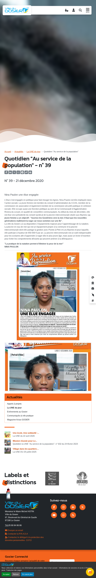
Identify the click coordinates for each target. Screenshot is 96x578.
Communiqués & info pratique (20, 416)
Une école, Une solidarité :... (26, 433)
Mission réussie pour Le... (25, 441)
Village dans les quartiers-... (26, 449)
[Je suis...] (66, 10)
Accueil (7, 152)
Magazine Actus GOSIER (18, 420)
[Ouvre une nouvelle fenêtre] (54, 507)
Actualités (18, 152)
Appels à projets (14, 404)
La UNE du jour (33, 152)
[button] (30, 173)
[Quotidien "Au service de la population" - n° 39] (48, 368)
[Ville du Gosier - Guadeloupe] (22, 505)
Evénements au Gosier (17, 412)
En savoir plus (27, 574)
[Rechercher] (80, 10)
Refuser (16, 574)
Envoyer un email (15, 530)
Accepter (6, 574)
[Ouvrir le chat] (90, 572)
